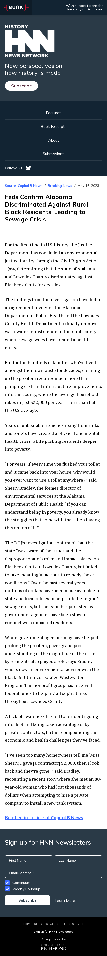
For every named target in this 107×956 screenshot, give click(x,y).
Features (53, 112)
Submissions (53, 153)
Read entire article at (44, 817)
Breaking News (60, 185)
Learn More (65, 900)
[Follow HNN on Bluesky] (28, 168)
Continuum (21, 883)
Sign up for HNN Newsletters (53, 931)
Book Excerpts (54, 126)
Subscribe (21, 86)
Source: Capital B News (23, 185)
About (53, 140)
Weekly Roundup (26, 889)
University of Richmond (84, 9)
